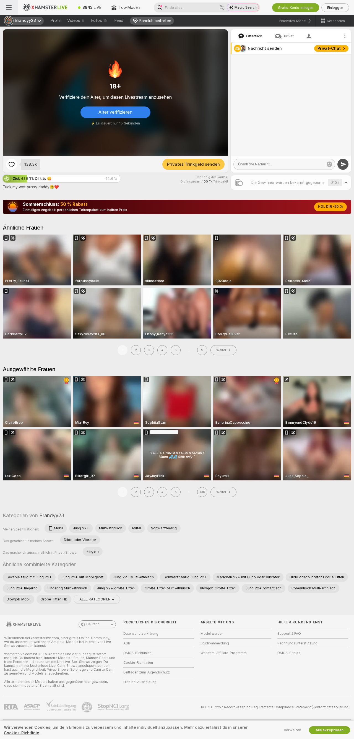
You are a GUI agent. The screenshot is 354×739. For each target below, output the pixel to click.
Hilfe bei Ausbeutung (140, 682)
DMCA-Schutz (288, 653)
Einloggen (335, 8)
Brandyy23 (51, 515)
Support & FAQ (289, 634)
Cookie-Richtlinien (138, 663)
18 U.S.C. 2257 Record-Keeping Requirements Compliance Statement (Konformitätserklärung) (275, 707)
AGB (126, 643)
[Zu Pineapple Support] (87, 707)
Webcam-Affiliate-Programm (224, 653)
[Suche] (222, 7)
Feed (118, 20)
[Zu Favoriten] (11, 164)
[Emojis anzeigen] (329, 164)
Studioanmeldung (215, 643)
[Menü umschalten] (9, 7)
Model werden (212, 634)
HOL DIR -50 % (330, 207)
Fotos (99, 20)
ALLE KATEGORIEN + (96, 599)
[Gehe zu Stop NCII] (114, 707)
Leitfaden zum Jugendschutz (146, 672)
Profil (55, 20)
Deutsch (93, 624)
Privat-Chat (329, 48)
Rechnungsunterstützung (297, 643)
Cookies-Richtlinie (21, 733)
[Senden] (342, 164)
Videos (75, 20)
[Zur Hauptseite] (45, 7)
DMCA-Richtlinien (137, 653)
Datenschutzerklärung (140, 634)
